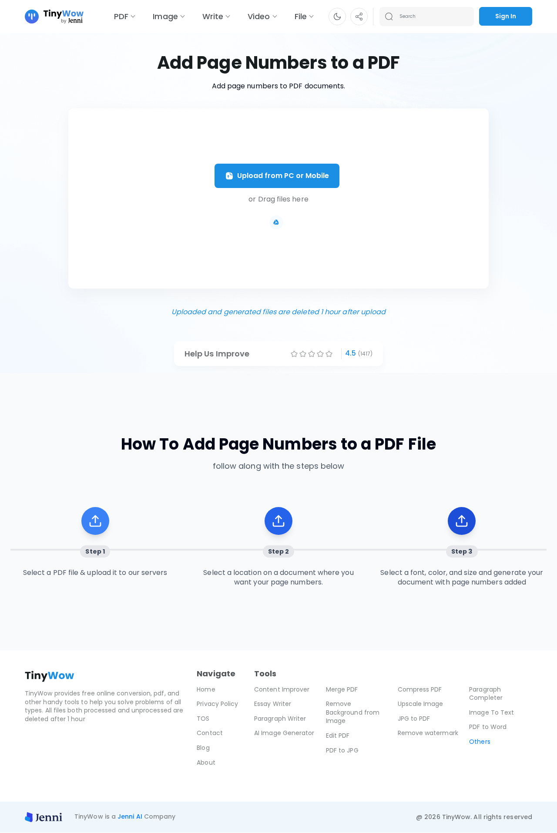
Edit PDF (338, 735)
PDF (121, 16)
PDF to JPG (342, 750)
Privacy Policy (217, 703)
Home (206, 689)
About (206, 762)
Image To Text (491, 712)
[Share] (359, 16)
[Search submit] (389, 16)
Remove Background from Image (352, 712)
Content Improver (281, 689)
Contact (210, 733)
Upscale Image (420, 703)
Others (479, 741)
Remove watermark (428, 733)
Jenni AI (129, 817)
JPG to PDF (414, 718)
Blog (203, 747)
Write (212, 16)
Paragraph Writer (280, 718)
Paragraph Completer (486, 693)
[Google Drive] (276, 222)
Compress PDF (420, 689)
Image (165, 16)
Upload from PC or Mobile (283, 176)
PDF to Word (488, 726)
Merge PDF (342, 689)
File (301, 16)
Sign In (505, 16)
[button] (337, 16)
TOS (203, 718)
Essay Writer (272, 703)
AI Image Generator (284, 733)
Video (259, 16)
